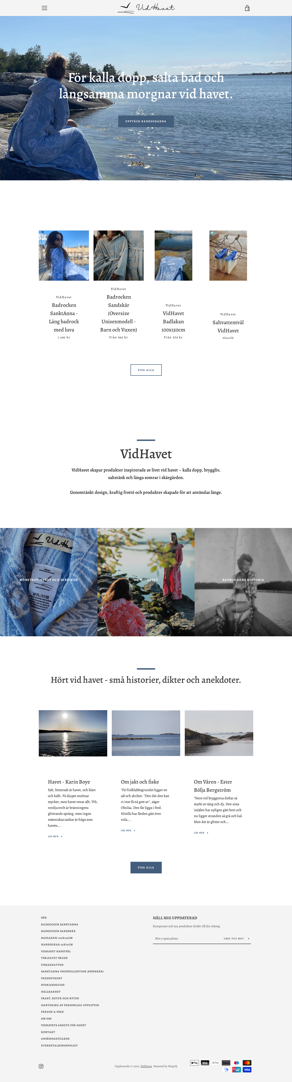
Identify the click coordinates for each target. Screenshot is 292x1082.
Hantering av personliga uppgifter (70, 1005)
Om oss (46, 1018)
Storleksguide (53, 985)
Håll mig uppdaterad (175, 918)
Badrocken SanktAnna (59, 924)
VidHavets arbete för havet (63, 1025)
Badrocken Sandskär (58, 931)
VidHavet (146, 1066)
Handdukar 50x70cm (57, 944)
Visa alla (146, 370)
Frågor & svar (52, 1012)
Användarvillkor (55, 1039)
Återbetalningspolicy (59, 1045)
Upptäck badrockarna (146, 121)
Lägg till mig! (234, 938)
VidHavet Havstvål (56, 951)
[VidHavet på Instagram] (41, 1066)
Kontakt (48, 1032)
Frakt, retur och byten (60, 998)
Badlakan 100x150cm (57, 938)
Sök (44, 917)
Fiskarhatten (52, 965)
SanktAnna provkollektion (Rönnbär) (72, 971)
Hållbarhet (51, 992)
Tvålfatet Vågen (54, 958)
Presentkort (51, 978)
